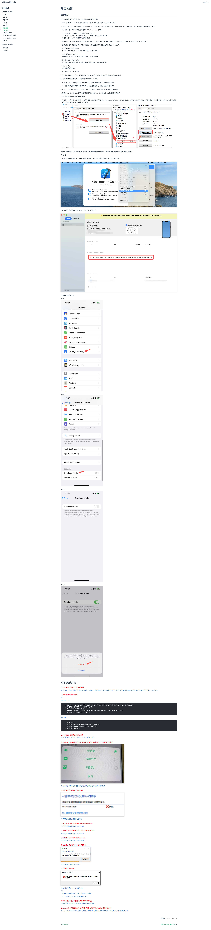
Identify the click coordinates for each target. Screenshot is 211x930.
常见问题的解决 (8, 33)
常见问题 (5, 28)
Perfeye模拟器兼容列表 (9, 38)
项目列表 (5, 48)
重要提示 (6, 30)
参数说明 (5, 25)
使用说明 (5, 23)
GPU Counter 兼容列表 (9, 35)
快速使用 (5, 17)
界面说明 (5, 20)
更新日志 (5, 40)
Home (4, 14)
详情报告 (5, 50)
